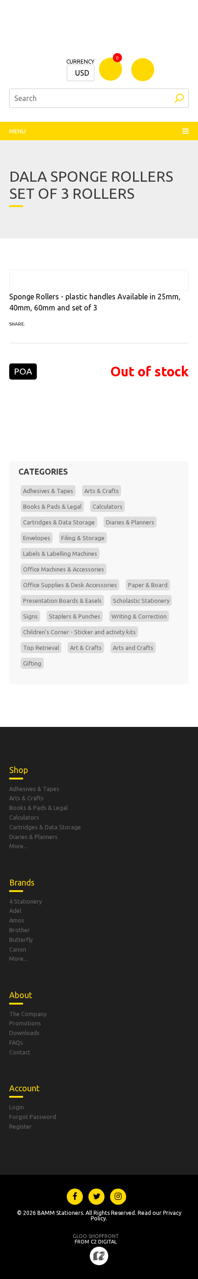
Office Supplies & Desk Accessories (70, 585)
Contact (19, 1052)
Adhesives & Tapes (48, 491)
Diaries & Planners (130, 522)
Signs (30, 616)
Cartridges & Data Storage (59, 522)
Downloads (24, 1032)
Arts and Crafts (133, 647)
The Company (28, 1014)
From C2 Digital (96, 1238)
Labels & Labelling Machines (60, 553)
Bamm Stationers (99, 32)
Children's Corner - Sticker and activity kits (79, 632)
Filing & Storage (83, 538)
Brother (19, 930)
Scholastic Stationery (141, 600)
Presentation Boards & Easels (62, 600)
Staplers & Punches (74, 616)
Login (16, 1107)
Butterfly (21, 939)
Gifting (32, 663)
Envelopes (36, 538)
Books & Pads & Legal (52, 506)
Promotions (25, 1023)
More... (18, 846)
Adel (15, 910)
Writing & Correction (139, 616)
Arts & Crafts (101, 491)
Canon (17, 949)
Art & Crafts (86, 647)
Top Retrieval (41, 647)
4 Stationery (25, 901)
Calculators (107, 506)
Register (20, 1126)
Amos (16, 920)
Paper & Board (148, 585)
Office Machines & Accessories (63, 569)
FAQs (16, 1042)
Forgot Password (32, 1116)
